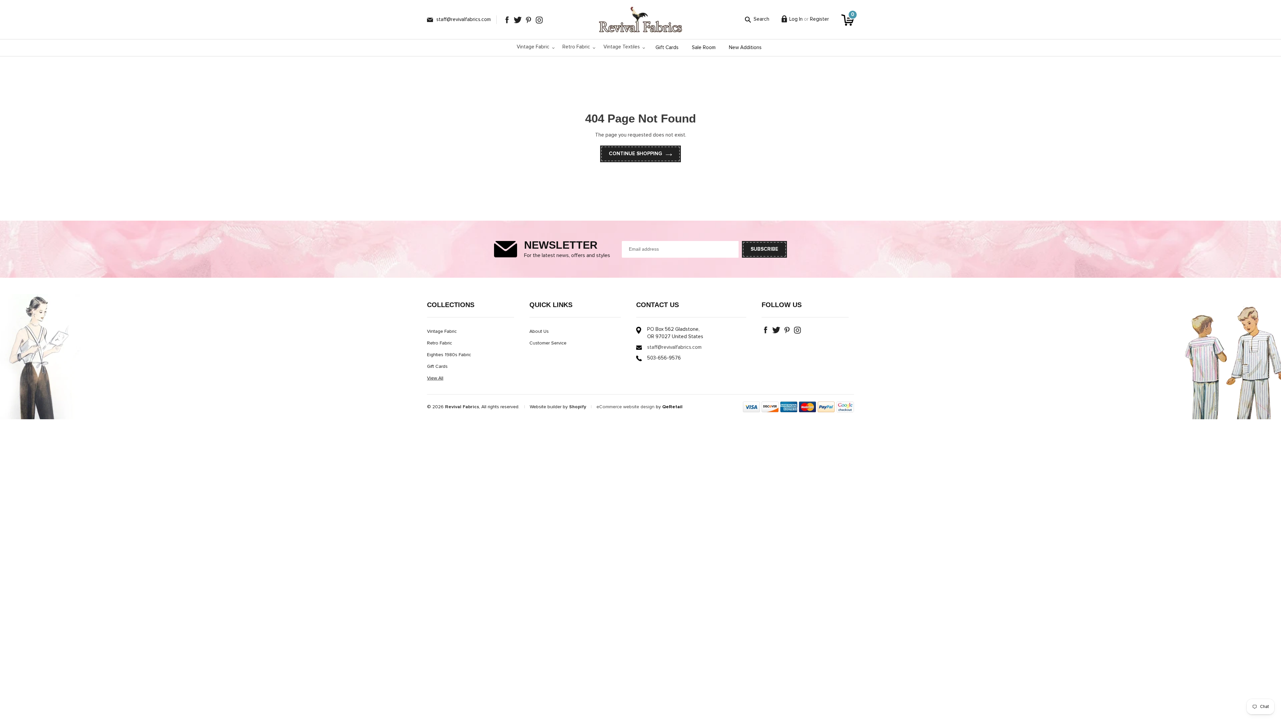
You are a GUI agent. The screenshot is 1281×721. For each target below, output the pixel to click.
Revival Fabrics (462, 407)
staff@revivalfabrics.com (463, 19)
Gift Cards (437, 366)
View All (435, 378)
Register (819, 19)
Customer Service (547, 343)
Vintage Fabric (442, 331)
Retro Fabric (439, 343)
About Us (539, 331)
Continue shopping (635, 153)
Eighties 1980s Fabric (449, 354)
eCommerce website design (625, 407)
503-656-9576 (664, 357)
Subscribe (764, 249)
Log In (796, 19)
